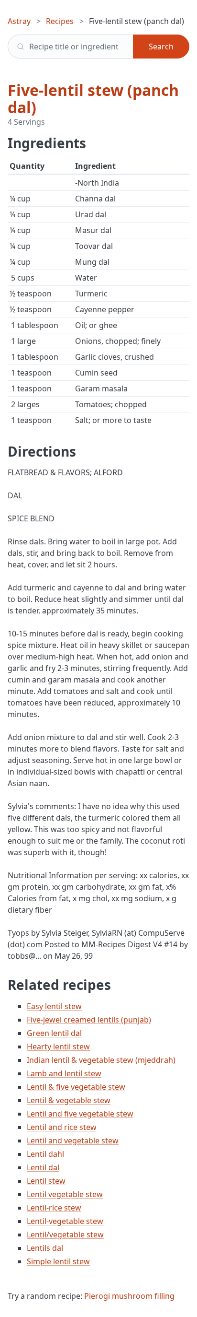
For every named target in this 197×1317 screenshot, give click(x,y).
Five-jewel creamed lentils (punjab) (89, 1019)
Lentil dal (43, 1167)
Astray (19, 21)
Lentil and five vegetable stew (80, 1113)
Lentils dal (45, 1248)
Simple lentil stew (58, 1261)
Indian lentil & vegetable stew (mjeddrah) (101, 1060)
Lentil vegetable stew (65, 1194)
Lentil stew (46, 1181)
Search (161, 46)
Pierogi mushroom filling (129, 1296)
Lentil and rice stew (62, 1127)
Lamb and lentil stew (64, 1073)
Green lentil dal (54, 1033)
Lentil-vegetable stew (65, 1221)
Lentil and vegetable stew (73, 1140)
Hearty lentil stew (58, 1046)
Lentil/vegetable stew (65, 1234)
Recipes (60, 21)
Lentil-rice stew (54, 1207)
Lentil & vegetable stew (68, 1100)
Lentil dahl (45, 1154)
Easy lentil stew (54, 1006)
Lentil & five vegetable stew (76, 1087)
